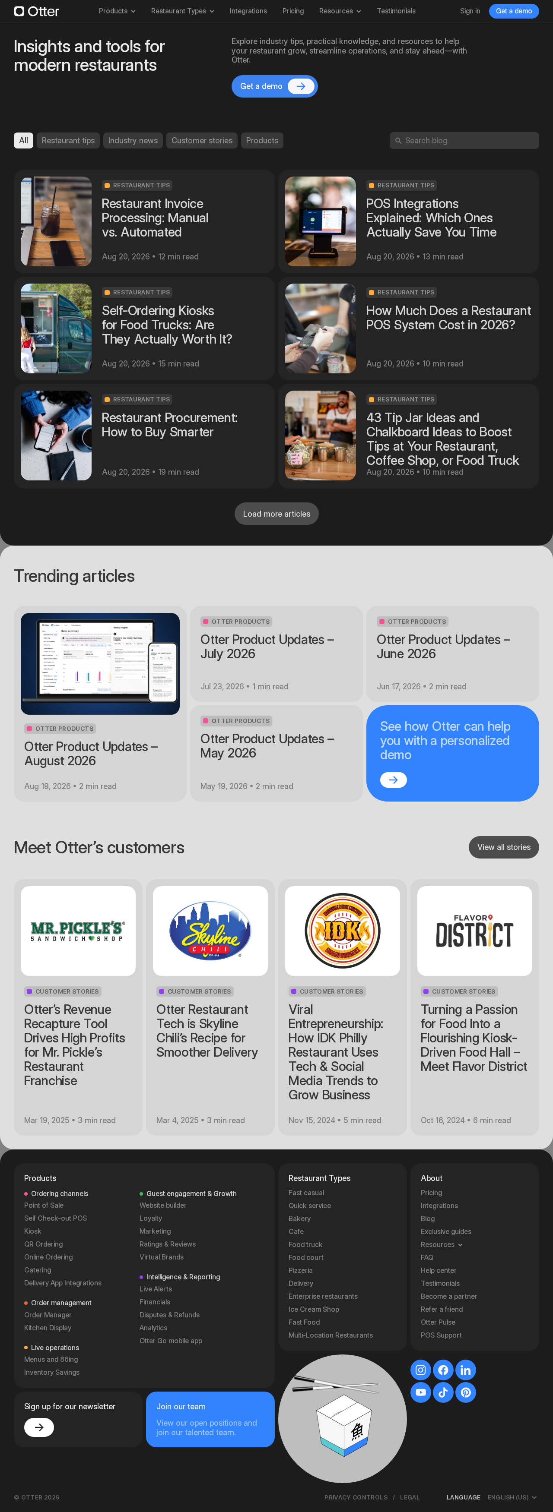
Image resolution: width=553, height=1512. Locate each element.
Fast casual (306, 1193)
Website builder (163, 1205)
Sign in (470, 11)
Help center (439, 1270)
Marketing (155, 1231)
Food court (306, 1257)
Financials (155, 1302)
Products (113, 11)
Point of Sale (44, 1205)
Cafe (296, 1232)
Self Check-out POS (55, 1218)
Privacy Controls (356, 1497)
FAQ (427, 1257)
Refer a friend (442, 1309)
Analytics (153, 1328)
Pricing (293, 11)
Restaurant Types (178, 11)
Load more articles (276, 513)
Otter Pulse (438, 1322)
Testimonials (396, 11)
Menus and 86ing (51, 1359)
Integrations (248, 11)
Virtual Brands (162, 1257)
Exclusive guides (446, 1232)
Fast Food (304, 1322)
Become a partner (449, 1296)
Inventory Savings (51, 1372)
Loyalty (151, 1218)
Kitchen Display (47, 1328)
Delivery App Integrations (63, 1283)
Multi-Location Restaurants (331, 1335)
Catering (37, 1270)
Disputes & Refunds (170, 1315)
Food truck (306, 1245)
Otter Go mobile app (171, 1341)
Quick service (310, 1206)
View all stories (504, 847)
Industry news (133, 140)
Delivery (301, 1283)
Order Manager (48, 1315)
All (23, 140)
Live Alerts (156, 1289)
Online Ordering (48, 1257)
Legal (410, 1497)
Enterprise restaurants (323, 1296)
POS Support (441, 1335)
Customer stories (202, 140)
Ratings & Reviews (168, 1244)
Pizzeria (301, 1270)
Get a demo (514, 11)
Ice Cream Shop (314, 1309)
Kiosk (32, 1231)
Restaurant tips (68, 140)
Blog (428, 1219)
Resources (336, 11)
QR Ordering (43, 1244)
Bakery (300, 1219)
